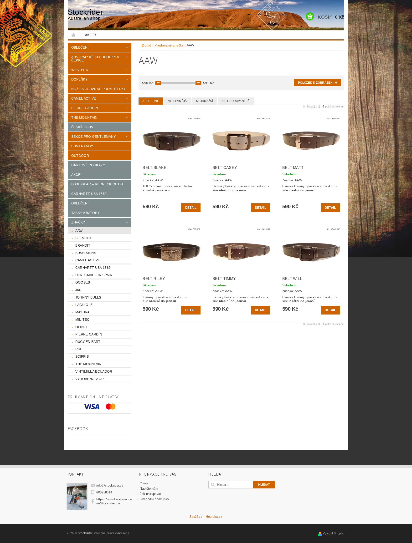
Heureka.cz (214, 516)
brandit (82, 245)
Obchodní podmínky (154, 499)
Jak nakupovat (150, 494)
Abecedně (150, 101)
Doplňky (79, 79)
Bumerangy (82, 146)
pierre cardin (88, 334)
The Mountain (84, 117)
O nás (144, 483)
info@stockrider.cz (110, 485)
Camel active (83, 98)
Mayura (82, 312)
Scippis (82, 356)
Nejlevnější (178, 101)
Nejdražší (204, 101)
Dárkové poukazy (88, 165)
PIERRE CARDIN (84, 108)
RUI (78, 349)
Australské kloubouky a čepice (95, 58)
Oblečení (80, 47)
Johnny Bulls (88, 297)
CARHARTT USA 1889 (89, 194)
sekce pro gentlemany (93, 136)
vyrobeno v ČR (89, 379)
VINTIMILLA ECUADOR (93, 371)
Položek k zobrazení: (317, 82)
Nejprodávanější (235, 101)
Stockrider (85, 14)
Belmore (83, 238)
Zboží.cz (196, 516)
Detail (191, 207)
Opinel (81, 327)
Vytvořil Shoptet (333, 533)
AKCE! (90, 35)
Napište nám (149, 488)
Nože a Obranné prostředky (98, 89)
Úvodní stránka (73, 35)
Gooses (82, 282)
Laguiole (84, 305)
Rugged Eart (88, 342)
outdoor (80, 155)
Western (79, 70)
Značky (78, 222)
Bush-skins (85, 253)
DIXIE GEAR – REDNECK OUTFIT (98, 184)
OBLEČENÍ (80, 203)
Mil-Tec (82, 319)
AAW (79, 231)
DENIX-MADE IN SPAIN (93, 275)
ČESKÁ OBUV (82, 127)
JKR (78, 290)
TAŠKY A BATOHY (85, 213)
